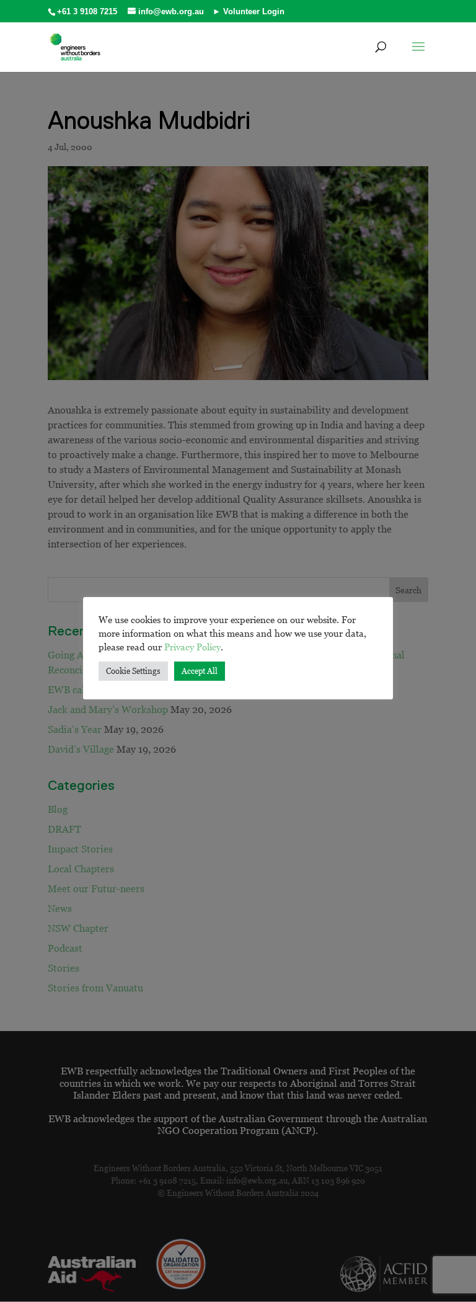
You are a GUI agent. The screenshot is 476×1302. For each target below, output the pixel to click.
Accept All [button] (200, 671)
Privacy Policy (192, 646)
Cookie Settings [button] (133, 671)
